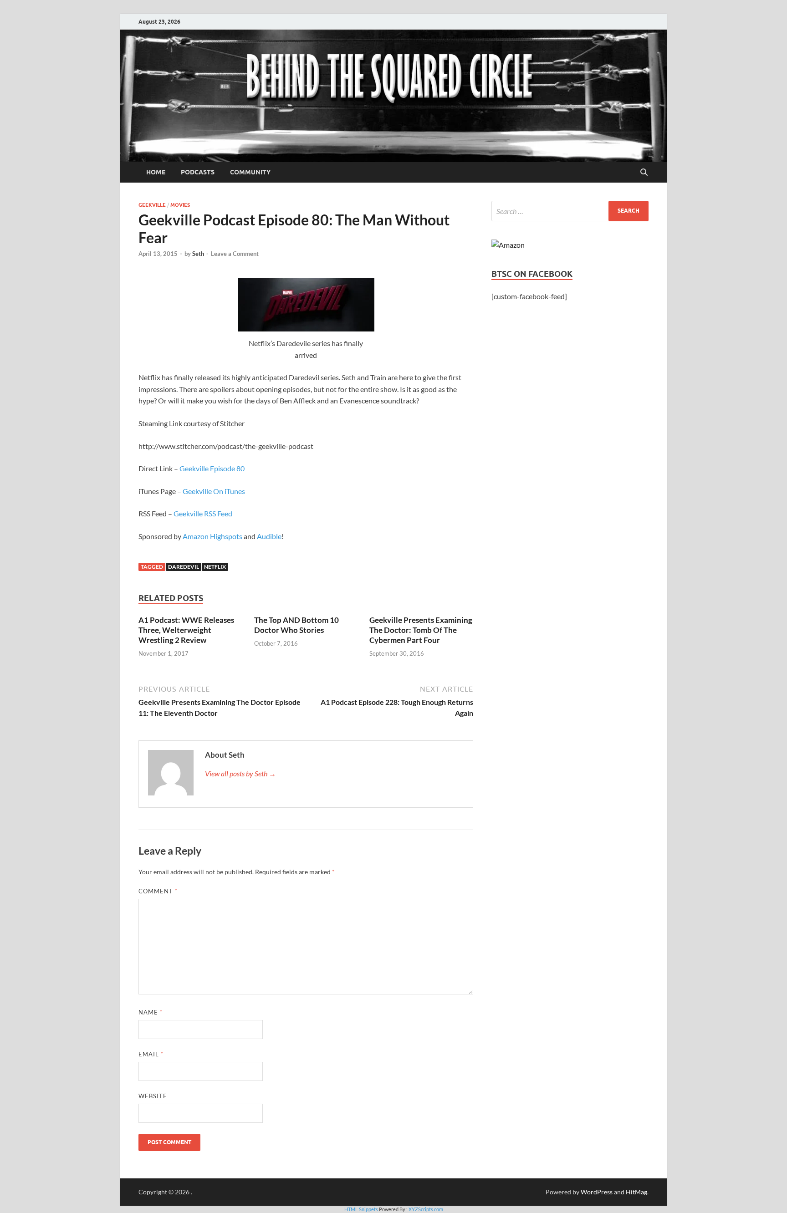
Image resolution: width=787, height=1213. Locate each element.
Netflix (215, 566)
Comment (158, 891)
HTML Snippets (361, 1209)
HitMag (636, 1192)
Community (250, 172)
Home (155, 172)
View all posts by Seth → (240, 773)
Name (150, 1012)
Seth (198, 253)
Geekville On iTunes (214, 491)
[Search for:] (570, 211)
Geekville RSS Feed (203, 513)
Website (152, 1096)
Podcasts (198, 172)
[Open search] (644, 172)
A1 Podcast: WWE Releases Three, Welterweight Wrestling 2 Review (186, 630)
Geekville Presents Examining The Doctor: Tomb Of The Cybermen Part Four (420, 630)
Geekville (152, 205)
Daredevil (183, 566)
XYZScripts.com (426, 1209)
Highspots (226, 536)
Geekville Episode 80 (212, 468)
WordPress (597, 1192)
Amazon (196, 536)
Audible (269, 536)
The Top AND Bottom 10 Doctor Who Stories (296, 625)
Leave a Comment (235, 253)
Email (151, 1054)
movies (180, 205)
